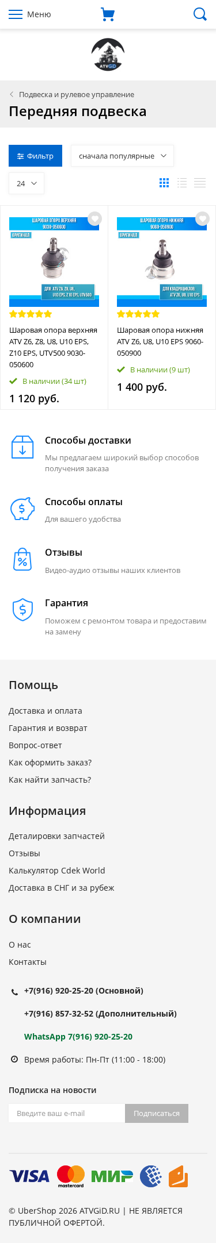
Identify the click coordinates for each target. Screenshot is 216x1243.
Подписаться (157, 1113)
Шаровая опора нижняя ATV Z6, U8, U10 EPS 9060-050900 (160, 341)
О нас (20, 944)
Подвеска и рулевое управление (76, 94)
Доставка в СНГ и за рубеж (61, 887)
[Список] (182, 182)
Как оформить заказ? (50, 762)
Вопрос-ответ (35, 745)
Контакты (28, 961)
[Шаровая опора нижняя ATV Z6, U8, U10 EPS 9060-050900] (162, 262)
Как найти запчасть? (50, 779)
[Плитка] (164, 182)
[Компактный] (199, 182)
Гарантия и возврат (48, 727)
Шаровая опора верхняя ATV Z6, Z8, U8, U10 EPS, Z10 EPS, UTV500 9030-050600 (53, 347)
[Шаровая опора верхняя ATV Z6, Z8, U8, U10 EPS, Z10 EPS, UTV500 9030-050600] (54, 262)
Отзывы (24, 853)
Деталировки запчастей (57, 835)
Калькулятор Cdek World (57, 870)
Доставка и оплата (45, 710)
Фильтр (40, 156)
